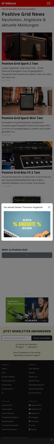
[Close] (49, 207)
